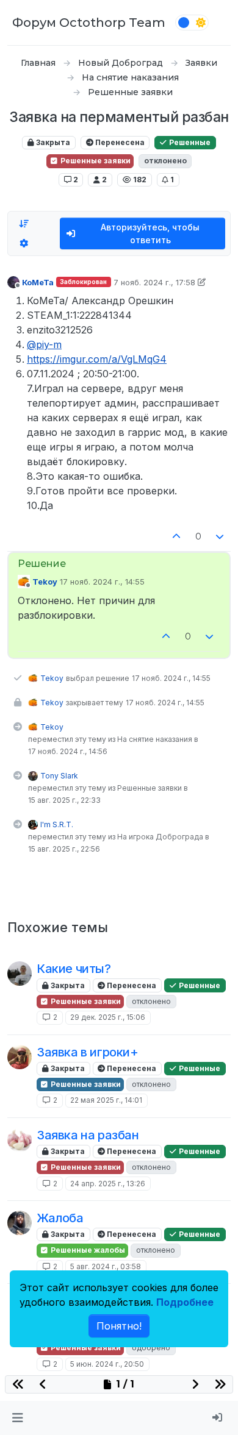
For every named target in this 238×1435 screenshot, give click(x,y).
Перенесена (119, 142)
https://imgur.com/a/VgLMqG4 (97, 359)
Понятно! (119, 1326)
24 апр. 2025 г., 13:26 (107, 1183)
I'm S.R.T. (56, 824)
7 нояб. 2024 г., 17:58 (154, 282)
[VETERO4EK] (19, 973)
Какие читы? (74, 968)
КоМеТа (38, 282)
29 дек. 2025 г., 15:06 (107, 1017)
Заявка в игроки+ (88, 1052)
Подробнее (185, 1302)
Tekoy (44, 581)
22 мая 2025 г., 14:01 (106, 1100)
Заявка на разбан (88, 1135)
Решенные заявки (95, 160)
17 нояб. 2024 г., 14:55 (102, 581)
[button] (17, 1418)
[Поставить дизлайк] (220, 536)
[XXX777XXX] (19, 1057)
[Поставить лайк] (176, 536)
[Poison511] (19, 1223)
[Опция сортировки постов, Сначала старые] (24, 223)
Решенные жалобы (87, 1250)
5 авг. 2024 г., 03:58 (105, 1266)
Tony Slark (59, 775)
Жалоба (60, 1218)
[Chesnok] (19, 1140)
